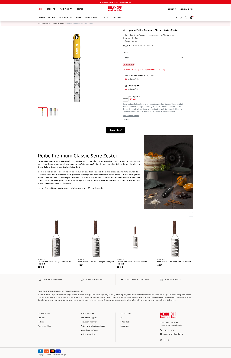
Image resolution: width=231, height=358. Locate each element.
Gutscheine (116, 18)
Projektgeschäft (66, 9)
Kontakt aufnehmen (186, 9)
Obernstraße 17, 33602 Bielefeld (171, 325)
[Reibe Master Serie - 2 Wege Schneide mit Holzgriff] (56, 238)
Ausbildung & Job (44, 326)
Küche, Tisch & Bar (66, 18)
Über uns (41, 318)
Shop (40, 9)
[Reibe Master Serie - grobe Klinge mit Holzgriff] (135, 238)
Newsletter (172, 9)
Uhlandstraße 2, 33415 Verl (169, 323)
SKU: (124, 120)
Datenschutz (124, 322)
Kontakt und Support (88, 318)
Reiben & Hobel (58, 23)
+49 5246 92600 (168, 330)
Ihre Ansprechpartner (88, 322)
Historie (41, 322)
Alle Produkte (45, 23)
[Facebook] (165, 340)
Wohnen (41, 18)
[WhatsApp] (168, 340)
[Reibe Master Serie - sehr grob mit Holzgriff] (175, 238)
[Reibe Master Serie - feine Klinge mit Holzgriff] (96, 238)
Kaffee (78, 18)
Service (80, 9)
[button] (176, 17)
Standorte (51, 9)
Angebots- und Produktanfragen (93, 326)
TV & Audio (105, 18)
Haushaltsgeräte (91, 18)
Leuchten (51, 18)
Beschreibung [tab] (115, 130)
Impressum (124, 326)
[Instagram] (161, 340)
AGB (121, 318)
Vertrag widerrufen (88, 334)
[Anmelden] (181, 17)
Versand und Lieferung (89, 330)
